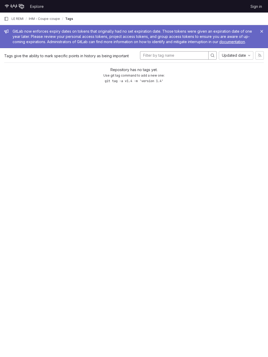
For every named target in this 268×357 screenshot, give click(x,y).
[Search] (212, 55)
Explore (37, 6)
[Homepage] (14, 6)
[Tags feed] (259, 55)
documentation (232, 41)
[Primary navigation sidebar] (6, 19)
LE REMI (18, 19)
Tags (69, 19)
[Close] (262, 31)
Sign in (256, 6)
